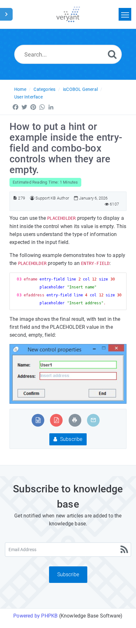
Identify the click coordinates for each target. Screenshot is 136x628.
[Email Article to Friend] (93, 420)
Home (20, 89)
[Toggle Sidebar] (6, 14)
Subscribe (71, 439)
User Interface (28, 96)
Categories (44, 89)
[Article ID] (15, 198)
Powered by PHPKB (35, 616)
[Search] (112, 54)
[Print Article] (74, 420)
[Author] (32, 198)
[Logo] (68, 14)
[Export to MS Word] (38, 420)
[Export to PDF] (56, 420)
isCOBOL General (80, 89)
